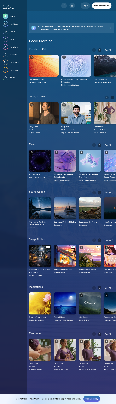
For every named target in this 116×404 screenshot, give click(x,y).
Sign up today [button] (91, 399)
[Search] (64, 5)
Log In (85, 5)
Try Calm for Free (101, 5)
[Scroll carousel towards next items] (99, 50)
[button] (71, 28)
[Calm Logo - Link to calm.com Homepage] (8, 7)
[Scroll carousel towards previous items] (94, 50)
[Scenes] (72, 5)
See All (108, 50)
